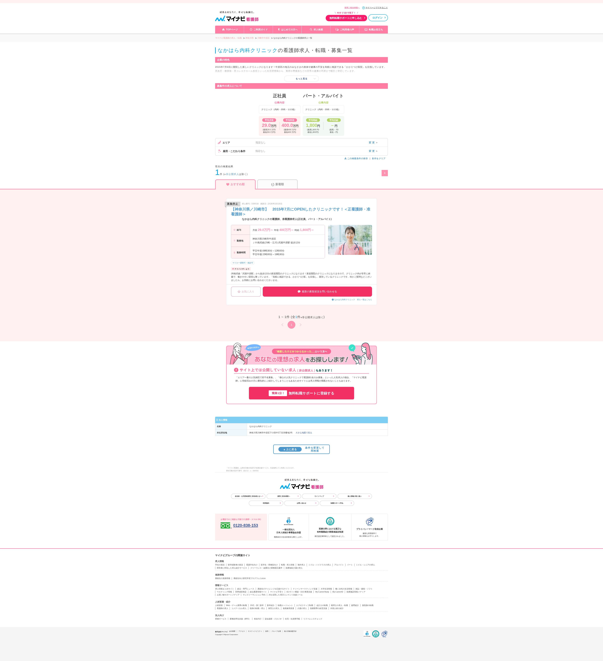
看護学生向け (252, 565)
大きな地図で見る (304, 432)
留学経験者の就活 (235, 565)
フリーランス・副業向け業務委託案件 (266, 568)
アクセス (242, 631)
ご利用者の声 (347, 29)
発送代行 (257, 619)
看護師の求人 (222, 608)
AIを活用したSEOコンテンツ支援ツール (286, 595)
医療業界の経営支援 (318, 608)
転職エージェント (285, 605)
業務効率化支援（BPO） (240, 619)
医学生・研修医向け (269, 565)
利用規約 (266, 503)
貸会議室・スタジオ (273, 619)
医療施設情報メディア (356, 592)
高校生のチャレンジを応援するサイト (274, 589)
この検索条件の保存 (358, 158)
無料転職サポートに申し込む (345, 18)
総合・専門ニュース (245, 589)
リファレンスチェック (312, 619)
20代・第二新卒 (257, 605)
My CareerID (337, 592)
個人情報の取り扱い (355, 496)
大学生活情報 (326, 589)
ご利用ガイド (261, 29)
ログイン (377, 17)
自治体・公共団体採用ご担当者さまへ (248, 496)
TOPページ (232, 29)
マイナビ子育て (276, 592)
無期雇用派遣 (288, 608)
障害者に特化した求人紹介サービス (232, 568)
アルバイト (339, 565)
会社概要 (232, 631)
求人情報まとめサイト (224, 589)
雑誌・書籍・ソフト (364, 589)
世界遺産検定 (241, 592)
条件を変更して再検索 (303, 449)
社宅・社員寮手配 (292, 619)
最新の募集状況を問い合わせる (319, 291)
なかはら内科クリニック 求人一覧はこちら (353, 300)
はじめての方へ (289, 29)
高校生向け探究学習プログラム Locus (250, 578)
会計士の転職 (322, 605)
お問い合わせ (301, 503)
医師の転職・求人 (257, 608)
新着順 (279, 184)
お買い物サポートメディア (228, 595)
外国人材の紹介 (337, 608)
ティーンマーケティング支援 (305, 589)
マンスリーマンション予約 (254, 595)
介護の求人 (302, 608)
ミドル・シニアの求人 (365, 565)
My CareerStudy (322, 592)
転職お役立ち (376, 29)
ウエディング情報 (224, 592)
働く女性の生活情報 (343, 589)
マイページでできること (376, 7)
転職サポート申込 (337, 503)
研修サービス (220, 619)
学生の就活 (220, 565)
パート (350, 565)
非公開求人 (232, 174)
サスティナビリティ (255, 631)
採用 (266, 631)
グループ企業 (276, 631)
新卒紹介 (270, 605)
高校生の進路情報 (222, 578)
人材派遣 (219, 605)
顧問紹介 (355, 605)
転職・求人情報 (287, 565)
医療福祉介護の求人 (294, 568)
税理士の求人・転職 (339, 605)
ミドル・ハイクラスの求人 (319, 565)
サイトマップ (319, 496)
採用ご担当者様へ (352, 8)
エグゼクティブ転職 (304, 605)
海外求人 (301, 565)
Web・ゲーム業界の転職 (236, 605)
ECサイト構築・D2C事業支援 (299, 592)
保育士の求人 (274, 608)
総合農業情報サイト (258, 592)
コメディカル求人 (239, 608)
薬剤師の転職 (367, 605)
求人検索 (318, 29)
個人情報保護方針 (290, 631)
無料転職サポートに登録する (303, 393)
